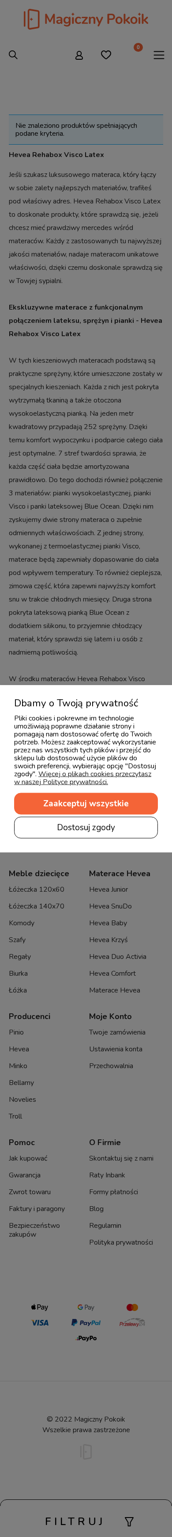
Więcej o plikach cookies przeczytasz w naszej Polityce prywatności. (82, 777)
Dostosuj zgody (86, 827)
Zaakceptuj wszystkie (86, 803)
